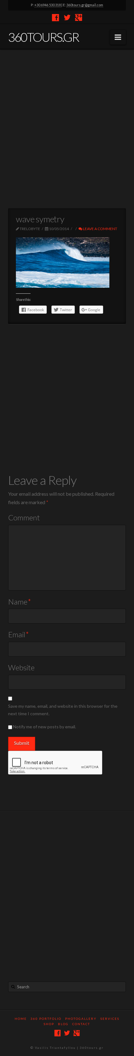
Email (18, 634)
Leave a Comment (99, 228)
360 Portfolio (46, 1018)
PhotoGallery (81, 1018)
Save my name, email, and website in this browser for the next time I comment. (62, 709)
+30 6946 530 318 (47, 5)
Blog (63, 1024)
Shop (49, 1024)
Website (21, 667)
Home (21, 1018)
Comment (24, 517)
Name (19, 601)
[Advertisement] (67, 129)
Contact (81, 1024)
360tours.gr (43, 37)
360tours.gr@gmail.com (84, 5)
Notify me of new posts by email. (44, 726)
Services (109, 1018)
